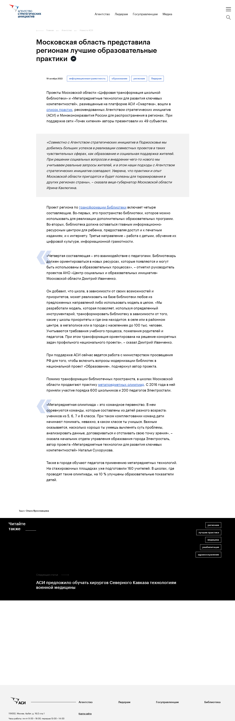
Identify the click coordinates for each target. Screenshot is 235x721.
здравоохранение (208, 554)
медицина (213, 539)
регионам (139, 78)
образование (119, 78)
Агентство (86, 702)
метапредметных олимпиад (121, 384)
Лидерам (156, 78)
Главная (50, 30)
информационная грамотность (87, 78)
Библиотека (212, 702)
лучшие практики (209, 532)
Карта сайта (85, 713)
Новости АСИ (86, 30)
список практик (59, 109)
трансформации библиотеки (102, 206)
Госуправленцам (167, 702)
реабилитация (210, 547)
